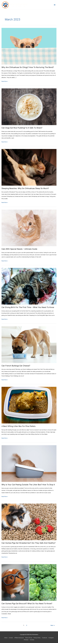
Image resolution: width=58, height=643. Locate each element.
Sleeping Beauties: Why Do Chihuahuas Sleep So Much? (25, 188)
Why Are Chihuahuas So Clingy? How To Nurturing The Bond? (28, 67)
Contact (11, 637)
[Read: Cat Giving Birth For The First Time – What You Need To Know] (29, 286)
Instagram (51, 637)
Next (53, 625)
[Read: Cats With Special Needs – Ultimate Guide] (29, 227)
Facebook (44, 637)
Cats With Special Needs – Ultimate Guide (19, 249)
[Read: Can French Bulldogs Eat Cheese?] (29, 344)
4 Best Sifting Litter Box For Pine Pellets (18, 426)
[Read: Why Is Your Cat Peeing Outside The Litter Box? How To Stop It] (29, 463)
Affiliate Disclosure (19, 637)
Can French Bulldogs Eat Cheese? (16, 366)
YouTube (32, 639)
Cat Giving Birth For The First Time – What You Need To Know (28, 307)
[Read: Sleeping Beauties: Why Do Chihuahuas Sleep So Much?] (29, 167)
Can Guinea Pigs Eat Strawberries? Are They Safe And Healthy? (28, 543)
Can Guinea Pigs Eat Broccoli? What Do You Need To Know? (27, 603)
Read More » (5, 81)
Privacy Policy (37, 637)
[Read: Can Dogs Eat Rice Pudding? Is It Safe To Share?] (29, 106)
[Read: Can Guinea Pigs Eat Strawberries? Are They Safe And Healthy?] (29, 521)
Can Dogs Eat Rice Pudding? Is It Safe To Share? (22, 128)
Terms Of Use (28, 637)
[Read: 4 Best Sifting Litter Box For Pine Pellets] (29, 405)
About (5, 637)
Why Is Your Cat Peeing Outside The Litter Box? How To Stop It (28, 485)
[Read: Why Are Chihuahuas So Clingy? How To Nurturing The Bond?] (29, 46)
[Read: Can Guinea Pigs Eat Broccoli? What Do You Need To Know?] (29, 582)
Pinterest (26, 639)
